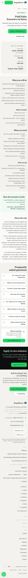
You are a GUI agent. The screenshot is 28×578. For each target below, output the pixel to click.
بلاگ (25, 530)
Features (24, 542)
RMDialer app (20, 434)
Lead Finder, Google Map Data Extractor (15, 478)
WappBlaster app (19, 430)
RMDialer (24, 450)
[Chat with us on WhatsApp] (4, 574)
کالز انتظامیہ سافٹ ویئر (18, 464)
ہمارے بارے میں (22, 519)
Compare (24, 545)
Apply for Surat (17, 364)
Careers (25, 8)
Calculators (23, 552)
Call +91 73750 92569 (16, 421)
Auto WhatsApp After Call (19, 461)
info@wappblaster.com (16, 425)
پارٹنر (24, 526)
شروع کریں (8, 2)
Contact (24, 533)
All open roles (20, 36)
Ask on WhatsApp (13, 340)
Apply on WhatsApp (16, 31)
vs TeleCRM (23, 507)
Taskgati (24, 481)
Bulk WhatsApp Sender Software (17, 454)
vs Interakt (24, 493)
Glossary (24, 556)
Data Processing (22, 573)
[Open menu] (2, 2)
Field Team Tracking (21, 471)
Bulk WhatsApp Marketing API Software (15, 457)
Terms (19, 570)
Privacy (25, 570)
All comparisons (22, 511)
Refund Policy (13, 570)
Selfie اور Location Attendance (17, 474)
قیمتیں (24, 523)
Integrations (23, 549)
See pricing (21, 393)
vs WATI (24, 490)
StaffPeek (24, 467)
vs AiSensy (23, 497)
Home (19, 8)
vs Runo (24, 504)
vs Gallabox (23, 500)
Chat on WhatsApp (17, 389)
